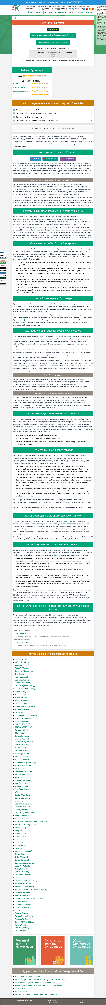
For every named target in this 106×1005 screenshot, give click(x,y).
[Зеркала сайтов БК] (53, 951)
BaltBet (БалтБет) (22, 795)
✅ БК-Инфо (17, 18)
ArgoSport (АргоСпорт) (24, 845)
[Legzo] (3, 283)
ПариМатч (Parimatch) (24, 703)
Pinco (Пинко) (20, 925)
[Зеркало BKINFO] (16, 9)
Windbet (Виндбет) (22, 819)
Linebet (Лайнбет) (22, 807)
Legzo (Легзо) (20, 692)
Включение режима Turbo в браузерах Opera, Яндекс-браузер (40, 979)
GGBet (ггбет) (21, 848)
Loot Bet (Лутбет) (22, 724)
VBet (17, 792)
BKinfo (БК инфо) (22, 907)
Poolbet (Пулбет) (22, 919)
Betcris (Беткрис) (22, 854)
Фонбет (33, 230)
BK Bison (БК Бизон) (23, 884)
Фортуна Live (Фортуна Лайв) (27, 825)
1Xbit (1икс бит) (21, 869)
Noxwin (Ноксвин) (22, 751)
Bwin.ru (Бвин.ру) (21, 913)
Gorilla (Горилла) (21, 810)
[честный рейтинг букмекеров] (25, 951)
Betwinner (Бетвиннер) (24, 671)
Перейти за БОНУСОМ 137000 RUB (53, 42)
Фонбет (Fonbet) (22, 700)
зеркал (69, 336)
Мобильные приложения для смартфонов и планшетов (38, 994)
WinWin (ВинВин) (22, 928)
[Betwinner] (3, 262)
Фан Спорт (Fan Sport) (24, 757)
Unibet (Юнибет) (22, 739)
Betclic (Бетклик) (22, 860)
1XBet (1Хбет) (21, 659)
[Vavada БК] (3, 265)
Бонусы (39, 12)
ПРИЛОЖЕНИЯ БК (83, 12)
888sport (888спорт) (23, 780)
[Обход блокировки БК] (81, 951)
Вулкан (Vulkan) (21, 730)
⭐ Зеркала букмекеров (29, 18)
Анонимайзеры (21, 991)
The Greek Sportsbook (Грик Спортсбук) (31, 822)
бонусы (56, 555)
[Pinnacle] (3, 260)
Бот (56, 8)
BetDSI (17, 878)
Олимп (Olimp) (20, 712)
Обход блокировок (62, 12)
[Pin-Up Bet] (3, 280)
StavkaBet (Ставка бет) (25, 813)
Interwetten (19, 777)
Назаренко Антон (22, 633)
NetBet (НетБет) (22, 745)
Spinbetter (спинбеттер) (25, 686)
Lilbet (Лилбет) (21, 931)
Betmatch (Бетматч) (23, 804)
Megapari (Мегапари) (23, 851)
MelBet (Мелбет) (22, 662)
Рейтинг (29, 12)
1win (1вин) (19, 674)
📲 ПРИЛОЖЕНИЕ (67, 158)
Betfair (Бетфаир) (22, 736)
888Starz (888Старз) (23, 727)
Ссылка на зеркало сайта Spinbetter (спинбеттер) (53, 35)
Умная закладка (49, 8)
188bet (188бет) (21, 833)
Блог (81, 1000)
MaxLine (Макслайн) (23, 783)
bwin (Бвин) (19, 801)
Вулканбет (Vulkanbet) (24, 916)
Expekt (17, 910)
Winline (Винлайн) (22, 709)
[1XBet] (3, 252)
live (48, 442)
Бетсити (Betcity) (22, 680)
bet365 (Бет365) (21, 721)
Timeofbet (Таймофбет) (24, 887)
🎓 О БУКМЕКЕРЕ (50, 158)
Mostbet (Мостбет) (23, 683)
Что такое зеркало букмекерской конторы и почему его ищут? (53, 128)
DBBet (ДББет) (21, 733)
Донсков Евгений (22, 642)
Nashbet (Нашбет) (22, 895)
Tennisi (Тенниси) (22, 816)
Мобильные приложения (24, 1000)
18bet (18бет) (20, 836)
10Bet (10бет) (20, 748)
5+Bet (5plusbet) (21, 857)
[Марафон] (3, 257)
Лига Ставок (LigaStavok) (25, 706)
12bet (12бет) (20, 827)
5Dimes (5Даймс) (22, 754)
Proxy (70, 8)
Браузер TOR (20, 988)
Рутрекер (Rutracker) (23, 904)
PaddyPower (20, 774)
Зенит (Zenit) (20, 695)
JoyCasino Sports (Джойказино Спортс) (31, 889)
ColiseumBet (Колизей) (24, 742)
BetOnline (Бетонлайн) (24, 875)
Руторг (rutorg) (21, 901)
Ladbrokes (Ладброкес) (24, 771)
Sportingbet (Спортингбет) (26, 715)
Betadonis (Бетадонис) (24, 789)
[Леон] (3, 270)
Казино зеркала (53, 1000)
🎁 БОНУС (35, 158)
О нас (81, 1002)
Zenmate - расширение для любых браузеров (33, 982)
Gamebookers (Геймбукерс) (26, 762)
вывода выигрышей (65, 521)
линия (45, 166)
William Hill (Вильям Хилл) (25, 718)
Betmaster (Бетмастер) (24, 863)
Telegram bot (79, 8)
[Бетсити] (3, 273)
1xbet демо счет (53, 1002)
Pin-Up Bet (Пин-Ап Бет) (25, 689)
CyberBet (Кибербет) (23, 866)
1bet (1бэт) (19, 839)
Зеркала (48, 12)
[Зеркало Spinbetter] (53, 29)
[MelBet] (3, 255)
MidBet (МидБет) (22, 872)
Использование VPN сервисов (27, 977)
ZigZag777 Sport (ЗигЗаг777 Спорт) (29, 898)
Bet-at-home (19, 768)
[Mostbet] (3, 275)
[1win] (3, 268)
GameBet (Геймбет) (23, 892)
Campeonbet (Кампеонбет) (26, 881)
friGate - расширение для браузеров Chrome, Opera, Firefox (39, 985)
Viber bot (63, 8)
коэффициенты (27, 320)
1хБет (51, 251)
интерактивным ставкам (43, 510)
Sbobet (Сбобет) (22, 760)
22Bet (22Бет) (20, 842)
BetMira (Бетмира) (22, 798)
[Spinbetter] (3, 278)
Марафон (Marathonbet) (24, 665)
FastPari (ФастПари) (23, 765)
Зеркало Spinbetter (53, 23)
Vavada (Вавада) (21, 786)
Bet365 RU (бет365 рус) (24, 922)
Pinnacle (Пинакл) (22, 668)
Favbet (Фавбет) (21, 698)
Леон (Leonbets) (21, 677)
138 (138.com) (20, 830)
